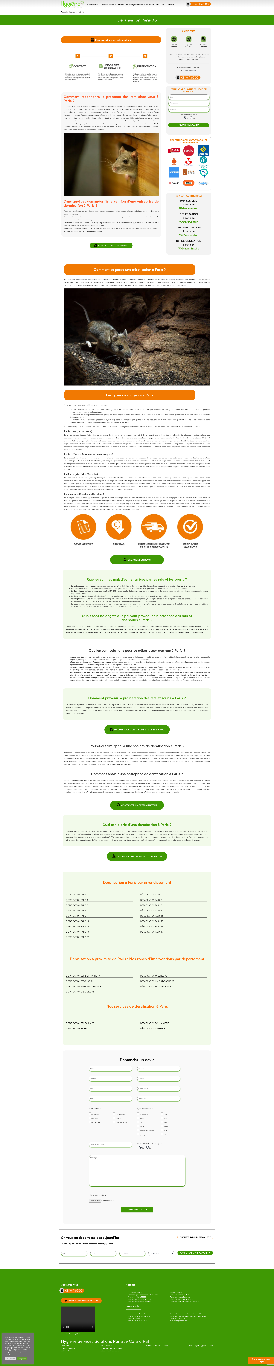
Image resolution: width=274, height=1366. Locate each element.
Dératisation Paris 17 (151, 926)
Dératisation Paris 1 (77, 894)
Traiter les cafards (134, 1318)
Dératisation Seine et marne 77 (83, 976)
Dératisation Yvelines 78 (153, 976)
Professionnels (152, 4)
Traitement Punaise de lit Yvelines (139, 1299)
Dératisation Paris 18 (77, 932)
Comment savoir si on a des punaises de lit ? (185, 1314)
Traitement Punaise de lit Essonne (139, 1301)
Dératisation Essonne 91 (79, 981)
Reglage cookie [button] (10, 1359)
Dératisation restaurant (80, 1023)
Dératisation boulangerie (154, 1023)
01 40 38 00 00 (106, 1346)
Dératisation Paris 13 (151, 916)
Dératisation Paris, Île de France (156, 1346)
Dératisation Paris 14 (77, 921)
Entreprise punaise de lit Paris (180, 1295)
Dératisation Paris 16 (77, 926)
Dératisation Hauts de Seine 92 (157, 981)
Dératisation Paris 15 (151, 921)
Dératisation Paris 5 (151, 900)
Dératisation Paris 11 (77, 916)
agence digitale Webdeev (77, 1334)
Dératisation (122, 4)
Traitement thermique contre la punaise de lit (185, 1301)
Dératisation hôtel (76, 1028)
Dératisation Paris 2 (151, 894)
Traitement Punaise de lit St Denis (181, 1299)
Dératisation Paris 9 (77, 910)
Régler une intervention (83, 1300)
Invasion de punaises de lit (179, 1320)
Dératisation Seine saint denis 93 (84, 986)
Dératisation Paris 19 (151, 932)
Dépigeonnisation (137, 4)
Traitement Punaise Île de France (181, 1297)
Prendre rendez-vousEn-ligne (261, 1360)
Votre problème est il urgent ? (189, 114)
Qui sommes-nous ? (134, 1292)
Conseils (170, 4)
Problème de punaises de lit (137, 1320)
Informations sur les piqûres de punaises (142, 1314)
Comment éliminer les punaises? (139, 1316)
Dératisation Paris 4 (77, 900)
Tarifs (162, 4)
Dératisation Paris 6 (77, 905)
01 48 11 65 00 (200, 4)
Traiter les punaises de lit (178, 1318)
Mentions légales (176, 1292)
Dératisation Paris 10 (151, 910)
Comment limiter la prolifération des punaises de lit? (188, 1316)
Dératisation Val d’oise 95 (80, 991)
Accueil (64, 12)
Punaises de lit (93, 4)
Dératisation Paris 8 (151, 905)
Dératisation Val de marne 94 (156, 986)
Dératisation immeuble (152, 1028)
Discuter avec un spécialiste (195, 1237)
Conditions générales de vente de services (143, 1295)
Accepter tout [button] (22, 1359)
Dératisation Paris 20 (77, 937)
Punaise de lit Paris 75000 (137, 1297)
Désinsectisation (108, 4)
